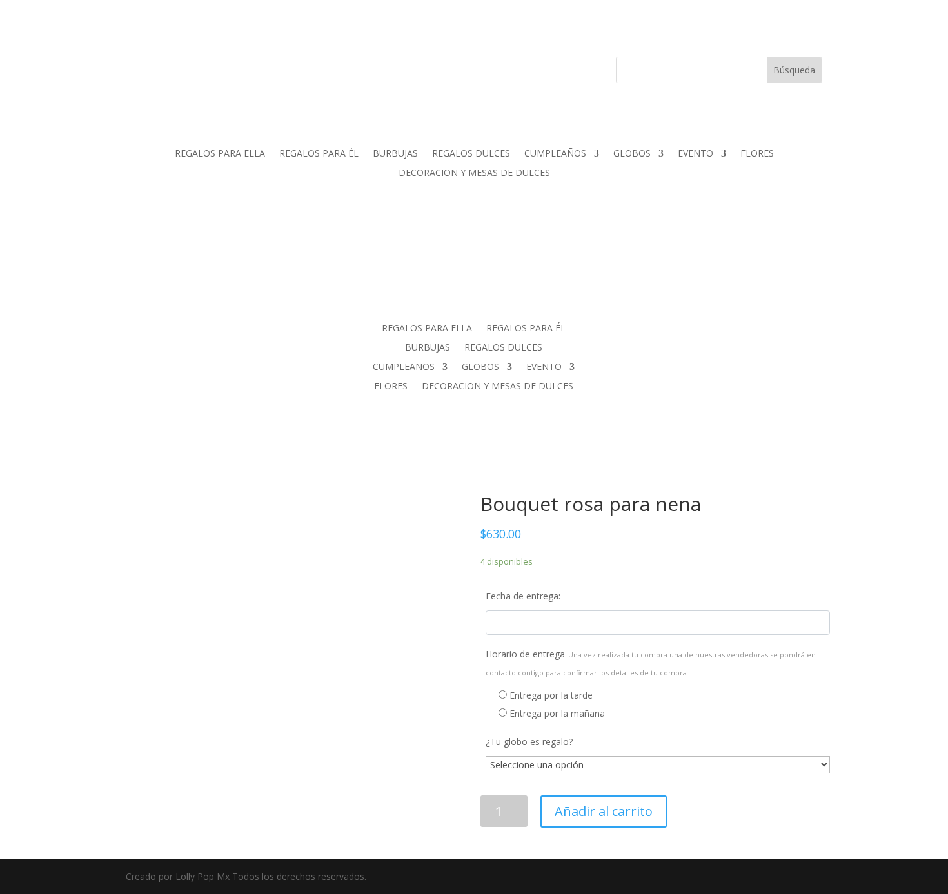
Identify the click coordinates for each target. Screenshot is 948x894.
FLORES (757, 154)
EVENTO (695, 154)
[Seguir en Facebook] (216, 67)
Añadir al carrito (604, 811)
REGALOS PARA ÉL (319, 154)
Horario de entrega (651, 662)
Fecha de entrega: (523, 596)
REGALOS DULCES (471, 154)
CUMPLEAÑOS (555, 154)
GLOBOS (632, 154)
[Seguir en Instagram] (242, 67)
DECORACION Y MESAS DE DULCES (474, 173)
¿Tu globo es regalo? (529, 741)
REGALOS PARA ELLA (220, 154)
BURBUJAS (395, 154)
